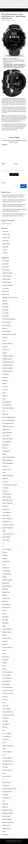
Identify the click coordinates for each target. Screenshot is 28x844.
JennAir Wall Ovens (6, 521)
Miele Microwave (6, 598)
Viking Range (5, 794)
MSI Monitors (5, 623)
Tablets (4, 748)
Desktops (4, 383)
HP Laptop (4, 491)
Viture (3, 801)
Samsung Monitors (6, 681)
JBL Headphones (6, 515)
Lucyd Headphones (6, 573)
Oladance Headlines (6, 632)
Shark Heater (5, 705)
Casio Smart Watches (7, 343)
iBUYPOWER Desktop (7, 500)
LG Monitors (5, 555)
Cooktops (4, 352)
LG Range (4, 558)
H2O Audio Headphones (7, 463)
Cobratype (4, 346)
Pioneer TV (4, 644)
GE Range (4, 448)
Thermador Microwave (7, 758)
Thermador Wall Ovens (7, 761)
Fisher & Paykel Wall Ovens (8, 420)
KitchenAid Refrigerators (7, 527)
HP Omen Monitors (6, 497)
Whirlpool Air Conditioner (7, 813)
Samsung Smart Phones (7, 690)
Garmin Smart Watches (7, 438)
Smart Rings (5, 721)
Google (4, 454)
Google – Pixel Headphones (8, 457)
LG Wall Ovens (5, 567)
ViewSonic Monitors (6, 791)
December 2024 (6, 234)
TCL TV (4, 755)
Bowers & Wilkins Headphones (9, 334)
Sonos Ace (4, 727)
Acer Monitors (5, 267)
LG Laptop (4, 552)
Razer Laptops (5, 656)
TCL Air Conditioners (7, 751)
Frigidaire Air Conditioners (8, 426)
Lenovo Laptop (5, 540)
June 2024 (4, 253)
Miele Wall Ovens (6, 607)
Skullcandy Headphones (7, 712)
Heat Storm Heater (6, 469)
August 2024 (5, 246)
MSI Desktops (5, 616)
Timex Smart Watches (7, 770)
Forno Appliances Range (7, 423)
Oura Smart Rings (6, 638)
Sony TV (4, 742)
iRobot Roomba (5, 509)
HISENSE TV (5, 478)
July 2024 (4, 249)
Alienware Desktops (6, 276)
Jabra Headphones (6, 512)
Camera (4, 340)
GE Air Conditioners (6, 441)
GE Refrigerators (6, 451)
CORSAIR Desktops (7, 359)
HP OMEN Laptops (6, 494)
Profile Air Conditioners (7, 647)
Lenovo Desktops (6, 537)
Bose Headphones (6, 331)
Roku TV (4, 666)
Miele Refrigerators (6, 604)
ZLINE (3, 831)
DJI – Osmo (5, 386)
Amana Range (5, 288)
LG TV (3, 564)
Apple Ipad (4, 300)
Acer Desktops (5, 260)
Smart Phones (5, 718)
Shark (3, 702)
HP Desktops (5, 487)
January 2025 (5, 231)
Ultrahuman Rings (6, 782)
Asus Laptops (5, 313)
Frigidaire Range (6, 429)
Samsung (4, 669)
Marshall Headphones (7, 580)
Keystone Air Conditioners (8, 524)
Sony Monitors (5, 739)
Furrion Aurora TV (6, 435)
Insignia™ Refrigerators (7, 503)
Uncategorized (5, 785)
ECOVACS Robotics (6, 405)
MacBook (4, 577)
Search (3, 182)
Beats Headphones (6, 322)
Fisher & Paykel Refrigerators (9, 417)
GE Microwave (5, 445)
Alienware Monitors (6, 282)
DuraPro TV (5, 395)
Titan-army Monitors (6, 776)
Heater (3, 472)
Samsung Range (6, 684)
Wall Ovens (5, 807)
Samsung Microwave (7, 678)
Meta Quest (5, 589)
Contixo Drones (5, 349)
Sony (3, 730)
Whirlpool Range (6, 816)
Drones (4, 392)
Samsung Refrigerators (7, 687)
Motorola (4, 613)
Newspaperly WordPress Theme (14, 842)
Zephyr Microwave (6, 828)
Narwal (4, 626)
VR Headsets (5, 804)
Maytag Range (5, 583)
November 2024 (6, 237)
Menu (25, 10)
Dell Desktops (5, 374)
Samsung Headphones (7, 672)
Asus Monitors (5, 316)
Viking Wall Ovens (6, 797)
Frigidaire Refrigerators (7, 432)
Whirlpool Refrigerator (7, 819)
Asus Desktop (5, 309)
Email (16, 163)
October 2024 (5, 240)
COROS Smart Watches (7, 356)
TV (3, 779)
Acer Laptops (5, 263)
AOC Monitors (5, 291)
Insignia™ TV (5, 506)
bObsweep (4, 328)
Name (4, 163)
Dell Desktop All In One (7, 371)
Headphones (5, 466)
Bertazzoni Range (6, 325)
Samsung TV (5, 696)
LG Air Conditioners (6, 549)
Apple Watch (5, 306)
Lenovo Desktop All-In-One (8, 534)
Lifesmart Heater (6, 570)
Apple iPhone (5, 303)
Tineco (3, 773)
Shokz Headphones (6, 708)
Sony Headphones (6, 736)
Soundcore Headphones (7, 745)
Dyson (3, 398)
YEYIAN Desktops (6, 825)
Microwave (4, 595)
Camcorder (4, 337)
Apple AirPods (5, 294)
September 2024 (6, 243)
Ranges (4, 650)
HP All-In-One (5, 481)
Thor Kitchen (5, 767)
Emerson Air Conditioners (8, 408)
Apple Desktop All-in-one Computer (10, 297)
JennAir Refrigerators (7, 518)
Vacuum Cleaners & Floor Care (9, 788)
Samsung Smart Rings (7, 693)
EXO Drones (5, 414)
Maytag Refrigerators (7, 586)
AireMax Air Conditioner (7, 273)
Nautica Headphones (7, 629)
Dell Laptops (5, 377)
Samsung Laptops (6, 675)
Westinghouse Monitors (7, 810)
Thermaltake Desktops (7, 764)
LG (3, 543)
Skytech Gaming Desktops (8, 715)
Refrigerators (5, 659)
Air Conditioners (6, 270)
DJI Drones (5, 389)
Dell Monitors (5, 380)
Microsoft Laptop (6, 592)
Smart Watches (5, 724)
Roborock (4, 662)
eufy (3, 411)
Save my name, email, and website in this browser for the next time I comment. (14, 170)
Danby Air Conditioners (7, 368)
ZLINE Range (5, 834)
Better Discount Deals (14, 4)
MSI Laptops (5, 619)
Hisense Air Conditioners (7, 475)
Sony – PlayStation (6, 733)
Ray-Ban (4, 653)
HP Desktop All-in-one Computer (9, 484)
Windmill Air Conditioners (8, 822)
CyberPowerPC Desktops (8, 362)
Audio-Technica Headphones (8, 319)
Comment (5, 144)
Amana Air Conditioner (7, 285)
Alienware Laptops (6, 279)
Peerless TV (5, 641)
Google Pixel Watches (7, 460)
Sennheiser (4, 699)
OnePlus (4, 635)
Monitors (4, 610)
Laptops (4, 530)
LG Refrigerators (6, 561)
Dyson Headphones (6, 402)
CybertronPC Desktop (7, 365)
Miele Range (5, 601)
